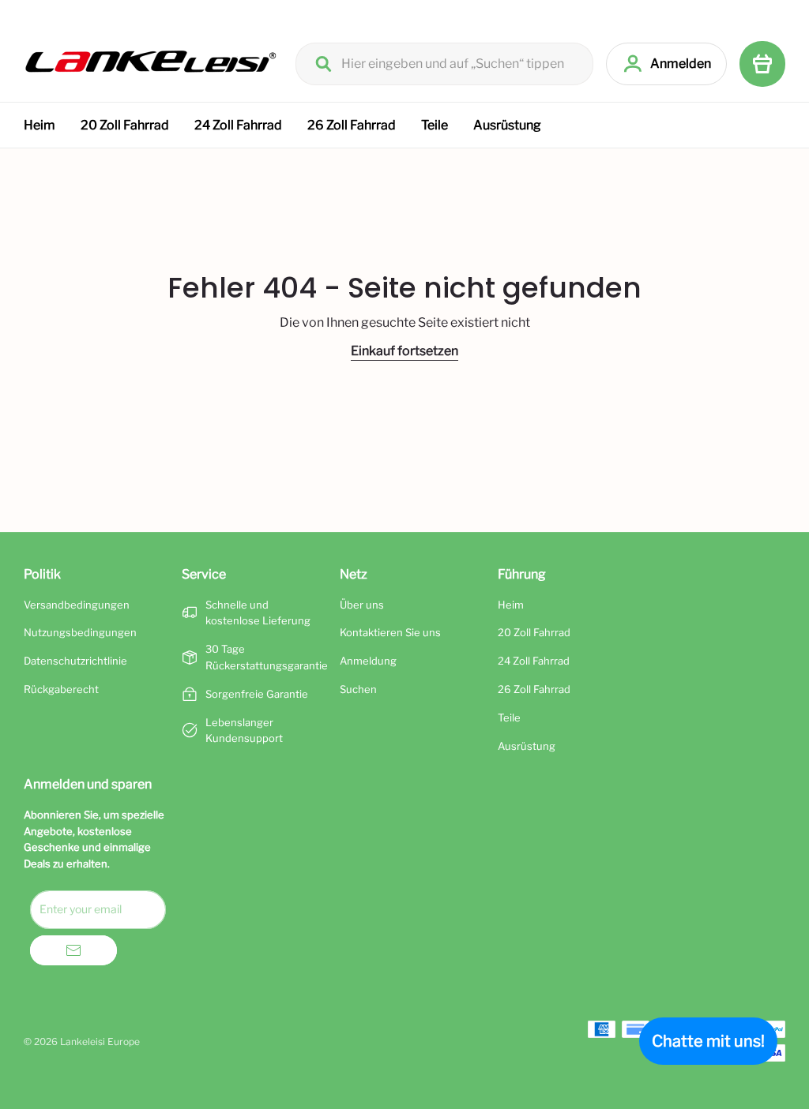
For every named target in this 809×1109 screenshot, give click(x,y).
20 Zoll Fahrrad (125, 125)
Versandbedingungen (77, 604)
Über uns (362, 604)
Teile (434, 125)
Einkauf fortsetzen (404, 350)
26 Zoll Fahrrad (351, 125)
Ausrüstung (507, 125)
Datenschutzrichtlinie (75, 660)
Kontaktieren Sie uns (390, 632)
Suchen (358, 689)
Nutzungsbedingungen (80, 632)
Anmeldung (368, 660)
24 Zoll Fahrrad (238, 125)
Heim (39, 125)
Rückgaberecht (61, 689)
